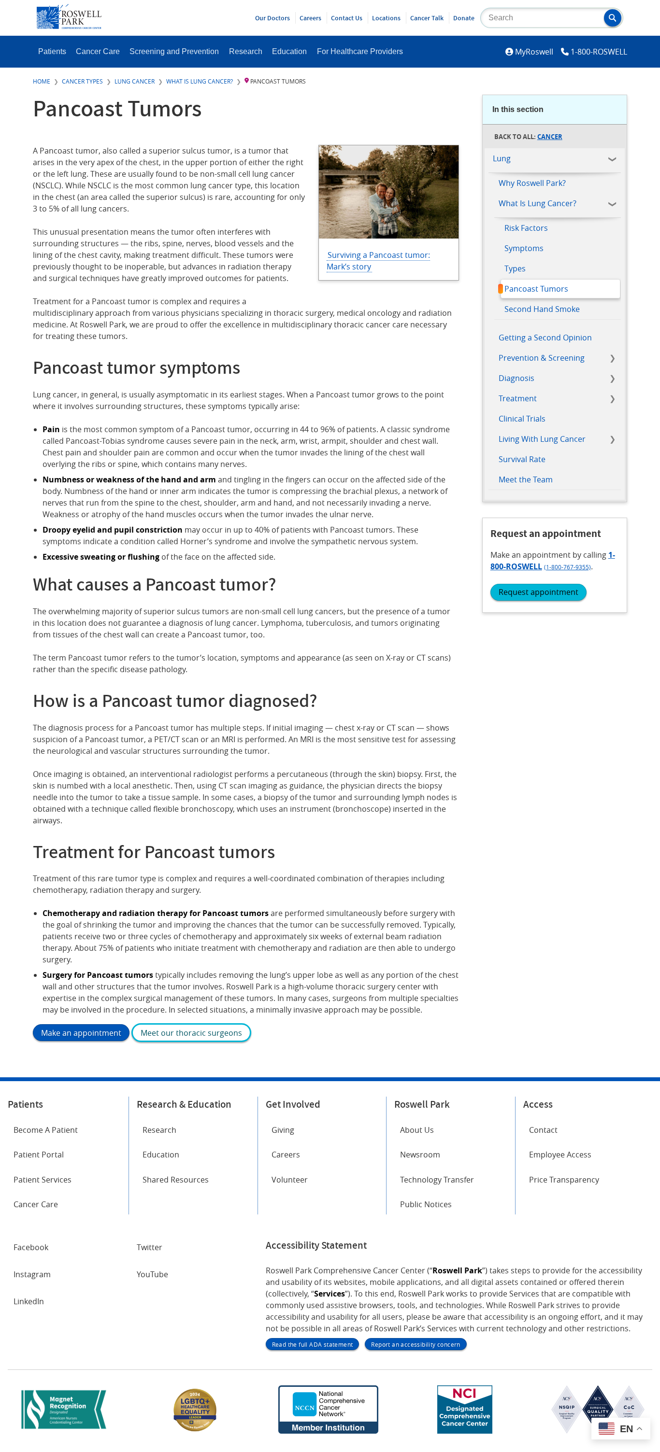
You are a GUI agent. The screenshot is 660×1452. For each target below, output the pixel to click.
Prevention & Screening (542, 357)
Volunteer (290, 1179)
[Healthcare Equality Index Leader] (195, 1430)
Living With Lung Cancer (542, 439)
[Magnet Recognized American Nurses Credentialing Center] (63, 1430)
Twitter (149, 1247)
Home (41, 81)
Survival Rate (522, 459)
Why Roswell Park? (532, 183)
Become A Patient (46, 1130)
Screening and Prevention (174, 51)
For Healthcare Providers (360, 51)
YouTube (152, 1274)
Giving (283, 1130)
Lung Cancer (135, 81)
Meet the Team (526, 479)
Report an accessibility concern (415, 1344)
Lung (502, 158)
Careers (310, 18)
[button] (612, 18)
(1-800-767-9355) (567, 567)
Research (245, 51)
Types (515, 268)
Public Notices (426, 1204)
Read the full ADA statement (312, 1344)
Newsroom (420, 1154)
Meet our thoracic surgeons (191, 1033)
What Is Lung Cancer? (199, 81)
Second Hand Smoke (542, 309)
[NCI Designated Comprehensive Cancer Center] (464, 1430)
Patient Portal (39, 1154)
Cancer (549, 136)
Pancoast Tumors (536, 288)
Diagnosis (516, 378)
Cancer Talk (427, 18)
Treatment (518, 398)
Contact (543, 1130)
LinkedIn (29, 1301)
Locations (386, 18)
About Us (417, 1130)
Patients (52, 51)
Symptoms (524, 248)
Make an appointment (81, 1033)
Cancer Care (98, 51)
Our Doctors (272, 18)
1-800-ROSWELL (599, 51)
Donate (463, 18)
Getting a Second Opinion (545, 337)
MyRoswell (534, 51)
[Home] (69, 26)
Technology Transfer (437, 1179)
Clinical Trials (522, 418)
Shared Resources (176, 1179)
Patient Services (43, 1179)
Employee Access (560, 1154)
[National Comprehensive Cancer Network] (328, 1430)
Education (289, 51)
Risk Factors (526, 228)
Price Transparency (564, 1179)
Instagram (32, 1274)
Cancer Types (82, 81)
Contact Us (346, 18)
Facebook (31, 1247)
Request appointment (538, 592)
